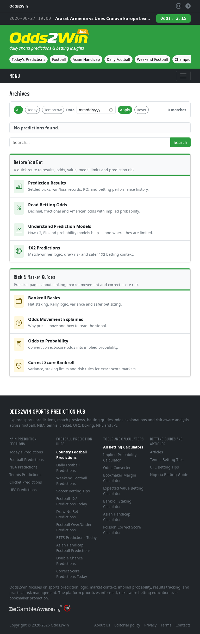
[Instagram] (178, 6)
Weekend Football (152, 59)
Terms (166, 625)
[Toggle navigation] (183, 76)
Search (180, 142)
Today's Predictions (28, 59)
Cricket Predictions (25, 482)
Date (70, 109)
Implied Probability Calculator (119, 457)
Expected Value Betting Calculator (123, 491)
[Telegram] (188, 6)
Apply (125, 109)
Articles (156, 452)
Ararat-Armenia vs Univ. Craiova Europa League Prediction (103, 18)
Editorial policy (127, 625)
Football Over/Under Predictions (74, 527)
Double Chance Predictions (69, 561)
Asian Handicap (86, 59)
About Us (102, 625)
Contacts (183, 625)
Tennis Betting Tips (167, 459)
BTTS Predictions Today (76, 537)
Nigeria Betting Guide (169, 474)
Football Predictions (26, 459)
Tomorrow (53, 109)
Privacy (150, 625)
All (18, 109)
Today (32, 109)
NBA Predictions (23, 467)
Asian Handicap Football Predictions (73, 548)
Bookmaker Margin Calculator (119, 478)
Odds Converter (117, 467)
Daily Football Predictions (68, 468)
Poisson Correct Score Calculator (122, 530)
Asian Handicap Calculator (116, 517)
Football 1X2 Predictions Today (71, 501)
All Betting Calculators (123, 447)
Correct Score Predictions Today (71, 574)
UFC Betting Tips (164, 467)
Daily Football (118, 59)
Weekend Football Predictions (71, 481)
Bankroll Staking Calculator (117, 504)
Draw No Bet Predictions (67, 514)
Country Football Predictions (71, 455)
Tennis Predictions (25, 474)
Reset (141, 109)
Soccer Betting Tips (73, 490)
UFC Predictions (23, 489)
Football (59, 59)
